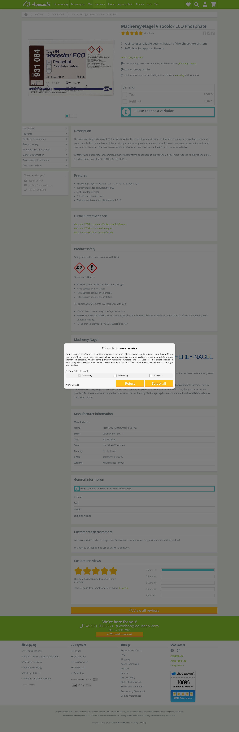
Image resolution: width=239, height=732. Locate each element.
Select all (159, 383)
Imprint (84, 371)
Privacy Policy (73, 371)
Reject (130, 383)
